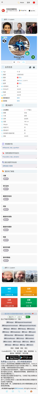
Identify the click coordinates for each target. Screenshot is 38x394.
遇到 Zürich (30, 345)
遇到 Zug (22, 345)
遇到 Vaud (15, 345)
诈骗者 (17, 348)
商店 (21, 348)
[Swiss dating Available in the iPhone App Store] (12, 356)
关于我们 (20, 351)
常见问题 (25, 353)
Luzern (25, 80)
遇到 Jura (24, 332)
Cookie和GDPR (6, 351)
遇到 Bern (14, 329)
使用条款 (31, 351)
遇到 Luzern (32, 332)
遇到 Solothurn (30, 338)
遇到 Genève (30, 329)
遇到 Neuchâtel (8, 335)
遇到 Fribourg (22, 329)
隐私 (25, 351)
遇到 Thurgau (17, 341)
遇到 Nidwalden (19, 335)
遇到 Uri (32, 341)
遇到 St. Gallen (7, 341)
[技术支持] (31, 392)
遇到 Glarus (6, 332)
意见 (26, 348)
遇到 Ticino (25, 341)
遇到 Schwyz (20, 338)
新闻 (12, 348)
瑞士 (20, 77)
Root (20, 80)
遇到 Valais (8, 345)
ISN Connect (19, 388)
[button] (2, 2)
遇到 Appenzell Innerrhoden (10, 325)
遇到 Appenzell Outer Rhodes (27, 325)
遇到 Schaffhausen (9, 338)
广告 (14, 351)
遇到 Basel (7, 329)
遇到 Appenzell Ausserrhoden (23, 322)
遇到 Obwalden (29, 335)
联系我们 (18, 353)
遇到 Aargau (10, 322)
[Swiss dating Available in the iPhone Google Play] (25, 356)
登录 (28, 2)
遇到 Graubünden (15, 332)
